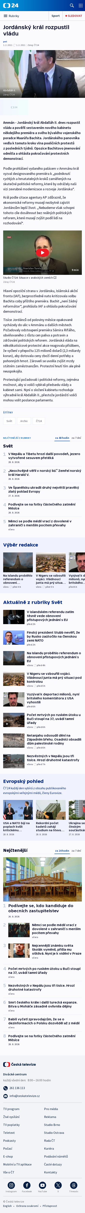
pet (5, 41)
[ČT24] (10, 5)
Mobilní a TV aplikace (17, 1164)
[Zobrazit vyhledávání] (72, 5)
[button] (42, 252)
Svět (9, 421)
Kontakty (50, 1172)
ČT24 (39, 421)
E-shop (8, 1156)
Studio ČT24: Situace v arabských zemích (28, 277)
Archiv (24, 421)
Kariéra (49, 1148)
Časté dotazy (53, 1164)
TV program (11, 1109)
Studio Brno (52, 1125)
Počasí (7, 1148)
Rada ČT (49, 1141)
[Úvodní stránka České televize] (19, 1064)
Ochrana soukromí (27, 1206)
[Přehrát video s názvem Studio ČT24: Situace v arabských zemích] (42, 253)
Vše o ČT (8, 1172)
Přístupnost (50, 1206)
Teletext (9, 1133)
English (7, 1206)
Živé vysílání (11, 1117)
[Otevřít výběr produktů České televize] (80, 5)
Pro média (51, 1109)
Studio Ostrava (54, 1133)
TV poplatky (11, 1125)
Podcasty (9, 1141)
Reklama (50, 1117)
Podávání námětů (56, 1156)
